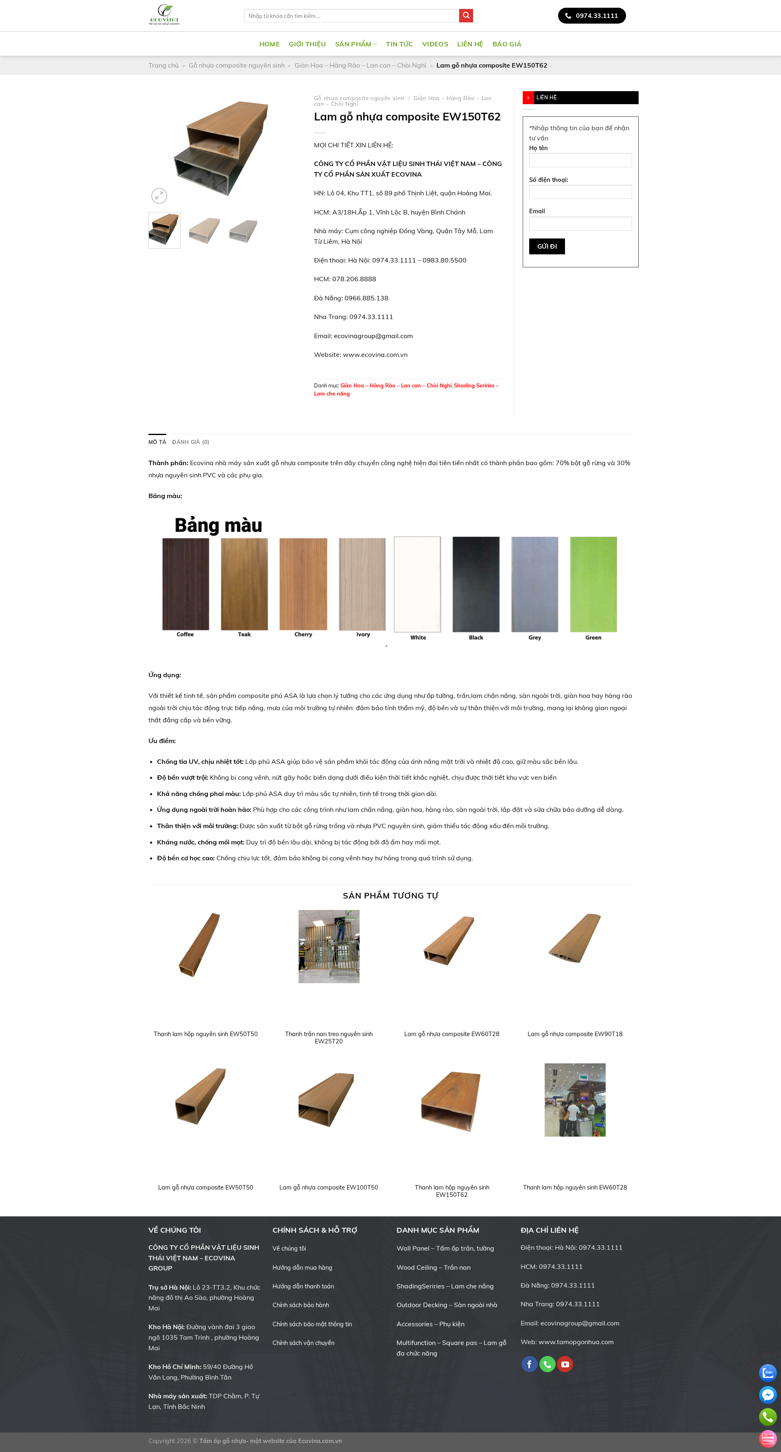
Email (537, 211)
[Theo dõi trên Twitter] (606, 43)
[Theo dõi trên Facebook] (584, 43)
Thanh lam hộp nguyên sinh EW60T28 (575, 1187)
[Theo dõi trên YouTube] (627, 43)
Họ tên (538, 148)
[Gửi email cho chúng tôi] (616, 43)
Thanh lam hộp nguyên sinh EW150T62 (452, 1191)
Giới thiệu (307, 44)
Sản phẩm (353, 44)
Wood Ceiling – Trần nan (434, 1267)
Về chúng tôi (289, 1248)
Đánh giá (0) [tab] (190, 442)
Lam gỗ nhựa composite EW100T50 (328, 1187)
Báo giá (507, 44)
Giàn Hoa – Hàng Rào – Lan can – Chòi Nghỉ (360, 65)
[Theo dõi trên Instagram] (595, 43)
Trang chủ (163, 65)
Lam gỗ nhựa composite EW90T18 (575, 1034)
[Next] (288, 148)
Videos (435, 44)
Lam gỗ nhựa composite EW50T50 (205, 1187)
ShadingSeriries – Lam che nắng (445, 1286)
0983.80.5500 (445, 260)
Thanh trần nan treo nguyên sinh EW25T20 (329, 1037)
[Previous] (162, 148)
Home (270, 44)
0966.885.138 (366, 298)
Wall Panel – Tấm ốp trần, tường (445, 1248)
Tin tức (399, 44)
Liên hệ (470, 44)
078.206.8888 (354, 279)
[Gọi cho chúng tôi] (547, 1364)
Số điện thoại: (548, 180)
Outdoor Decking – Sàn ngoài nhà (447, 1305)
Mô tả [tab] (157, 442)
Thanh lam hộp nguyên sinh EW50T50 (206, 1034)
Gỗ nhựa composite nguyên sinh (237, 65)
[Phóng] (159, 196)
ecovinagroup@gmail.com (373, 336)
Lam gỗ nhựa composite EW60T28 (452, 1034)
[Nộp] (466, 16)
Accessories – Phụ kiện (431, 1324)
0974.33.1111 (394, 260)
